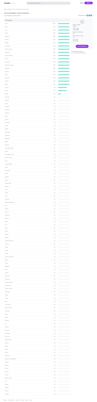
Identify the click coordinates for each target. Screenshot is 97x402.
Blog (17, 400)
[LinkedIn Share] (89, 15)
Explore (6, 9)
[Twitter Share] (87, 15)
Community (21, 400)
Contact (30, 400)
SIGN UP (89, 3)
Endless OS (10, 9)
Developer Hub (11, 400)
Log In (81, 3)
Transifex (5, 400)
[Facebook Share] (91, 15)
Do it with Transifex (76, 53)
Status (26, 400)
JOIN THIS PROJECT (82, 46)
